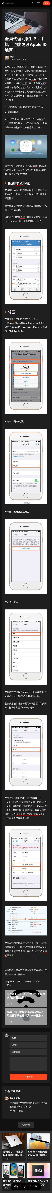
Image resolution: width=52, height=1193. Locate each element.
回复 (21, 1111)
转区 (24, 83)
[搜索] (33, 3)
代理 (27, 165)
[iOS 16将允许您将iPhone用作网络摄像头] (38, 1141)
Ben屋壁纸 (15, 1098)
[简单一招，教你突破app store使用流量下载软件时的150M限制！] (26, 1016)
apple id (35, 165)
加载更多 (26, 1125)
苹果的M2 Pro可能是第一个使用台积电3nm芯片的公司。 (38, 1183)
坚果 (12, 57)
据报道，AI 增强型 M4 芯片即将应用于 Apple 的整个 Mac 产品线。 (13, 1153)
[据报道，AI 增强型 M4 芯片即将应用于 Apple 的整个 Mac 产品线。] (13, 1141)
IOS (21, 981)
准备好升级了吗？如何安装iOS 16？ (12, 1183)
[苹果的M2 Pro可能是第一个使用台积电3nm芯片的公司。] (38, 1170)
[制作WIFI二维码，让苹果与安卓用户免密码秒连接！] (26, 998)
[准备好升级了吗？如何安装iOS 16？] (13, 1170)
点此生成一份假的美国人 (28, 814)
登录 (46, 3)
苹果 (33, 79)
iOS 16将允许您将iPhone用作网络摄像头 (38, 1153)
